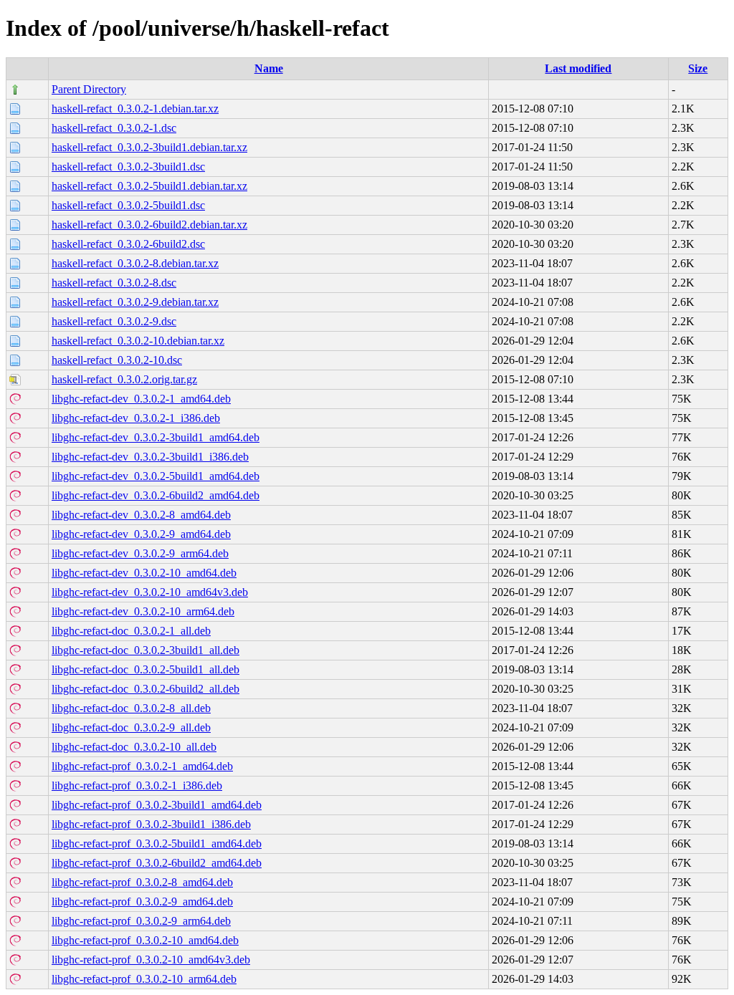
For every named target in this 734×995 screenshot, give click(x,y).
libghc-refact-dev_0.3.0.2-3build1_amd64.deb (155, 437)
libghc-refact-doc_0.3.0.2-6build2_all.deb (145, 689)
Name (268, 68)
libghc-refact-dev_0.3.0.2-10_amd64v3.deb (150, 592)
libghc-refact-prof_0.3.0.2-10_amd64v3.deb (151, 959)
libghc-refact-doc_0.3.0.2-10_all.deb (134, 747)
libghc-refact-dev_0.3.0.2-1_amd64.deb (141, 399)
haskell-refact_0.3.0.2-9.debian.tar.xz (135, 302)
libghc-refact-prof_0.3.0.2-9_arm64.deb (141, 921)
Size (697, 68)
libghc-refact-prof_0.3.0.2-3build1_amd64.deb (157, 805)
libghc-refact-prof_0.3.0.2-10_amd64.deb (145, 940)
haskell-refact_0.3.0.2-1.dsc (114, 128)
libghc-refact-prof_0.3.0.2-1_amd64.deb (142, 766)
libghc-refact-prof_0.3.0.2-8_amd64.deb (142, 882)
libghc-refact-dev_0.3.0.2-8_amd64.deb (141, 515)
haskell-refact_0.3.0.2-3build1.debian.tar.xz (149, 147)
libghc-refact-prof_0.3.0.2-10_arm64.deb (144, 979)
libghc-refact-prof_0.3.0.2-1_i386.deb (137, 785)
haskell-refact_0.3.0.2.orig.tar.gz (124, 379)
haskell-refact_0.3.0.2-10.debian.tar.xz (138, 341)
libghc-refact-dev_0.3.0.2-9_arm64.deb (140, 553)
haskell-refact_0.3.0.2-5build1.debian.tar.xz (149, 186)
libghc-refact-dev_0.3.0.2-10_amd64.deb (144, 573)
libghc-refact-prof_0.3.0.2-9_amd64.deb (142, 901)
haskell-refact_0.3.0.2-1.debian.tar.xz (135, 108)
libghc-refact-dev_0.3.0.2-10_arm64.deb (143, 611)
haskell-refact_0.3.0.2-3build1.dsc (128, 166)
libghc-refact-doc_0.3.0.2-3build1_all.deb (145, 650)
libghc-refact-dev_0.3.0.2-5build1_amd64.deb (155, 476)
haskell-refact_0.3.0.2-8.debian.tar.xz (135, 263)
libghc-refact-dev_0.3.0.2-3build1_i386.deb (150, 457)
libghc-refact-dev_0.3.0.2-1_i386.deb (136, 418)
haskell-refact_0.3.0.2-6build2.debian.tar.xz (149, 224)
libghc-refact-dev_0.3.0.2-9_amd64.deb (141, 534)
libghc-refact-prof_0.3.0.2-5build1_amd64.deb (157, 843)
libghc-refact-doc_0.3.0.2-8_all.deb (131, 708)
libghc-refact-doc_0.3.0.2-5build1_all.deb (145, 669)
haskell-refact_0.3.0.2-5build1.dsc (128, 205)
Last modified (578, 68)
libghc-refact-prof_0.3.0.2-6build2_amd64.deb (157, 863)
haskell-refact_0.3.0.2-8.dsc (114, 283)
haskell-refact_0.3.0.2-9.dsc (114, 321)
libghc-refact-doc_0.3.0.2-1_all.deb (131, 631)
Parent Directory (89, 89)
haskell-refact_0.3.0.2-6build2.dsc (128, 244)
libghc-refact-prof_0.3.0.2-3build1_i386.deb (151, 824)
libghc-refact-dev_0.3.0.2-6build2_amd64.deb (155, 495)
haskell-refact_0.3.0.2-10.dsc (117, 360)
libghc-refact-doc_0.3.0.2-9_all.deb (131, 727)
